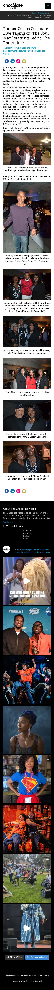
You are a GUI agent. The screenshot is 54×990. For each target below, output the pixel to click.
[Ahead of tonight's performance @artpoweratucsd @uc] (27, 730)
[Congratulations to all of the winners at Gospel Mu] (27, 630)
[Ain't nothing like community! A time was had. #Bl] (27, 878)
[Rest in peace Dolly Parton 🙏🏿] (27, 581)
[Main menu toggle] (48, 6)
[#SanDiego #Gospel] (27, 928)
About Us (26, 530)
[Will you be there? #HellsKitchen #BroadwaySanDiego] (27, 829)
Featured (22, 51)
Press (25, 538)
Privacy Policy (43, 975)
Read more (8, 522)
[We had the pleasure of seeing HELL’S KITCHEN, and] (27, 680)
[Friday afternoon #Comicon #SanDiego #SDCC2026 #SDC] (27, 779)
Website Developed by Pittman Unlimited (27, 981)
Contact (26, 536)
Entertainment (10, 51)
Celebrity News (12, 48)
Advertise (27, 533)
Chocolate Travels (29, 48)
